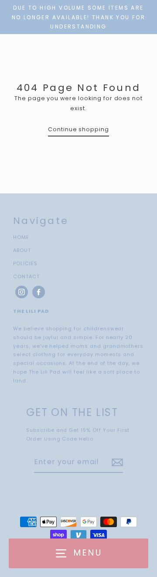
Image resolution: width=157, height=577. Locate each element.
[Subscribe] (116, 462)
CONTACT (26, 276)
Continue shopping (78, 129)
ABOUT (22, 250)
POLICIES (25, 263)
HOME (21, 237)
